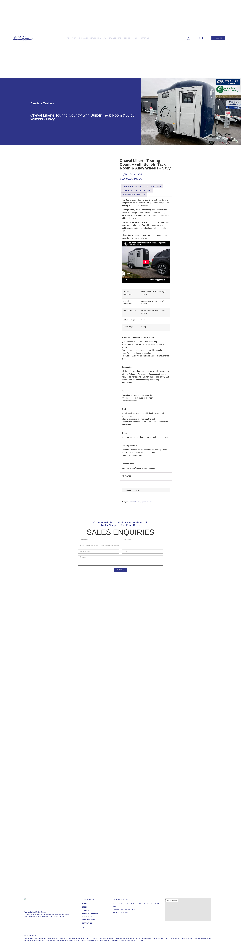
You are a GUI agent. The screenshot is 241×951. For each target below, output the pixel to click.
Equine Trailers (146, 502)
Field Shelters (130, 38)
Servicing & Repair (99, 38)
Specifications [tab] (153, 186)
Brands (84, 38)
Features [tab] (127, 190)
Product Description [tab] (133, 186)
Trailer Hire (115, 38)
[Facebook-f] (202, 38)
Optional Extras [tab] (143, 190)
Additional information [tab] (134, 194)
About (70, 38)
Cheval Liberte (135, 502)
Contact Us (143, 38)
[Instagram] (199, 38)
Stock (77, 38)
